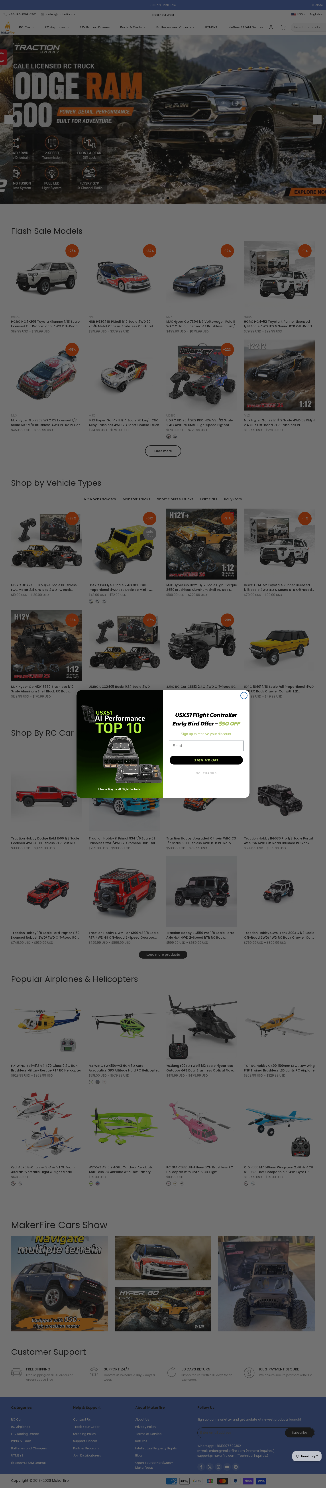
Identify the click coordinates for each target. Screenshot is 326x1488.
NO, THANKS (206, 773)
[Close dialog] (244, 695)
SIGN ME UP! (206, 760)
